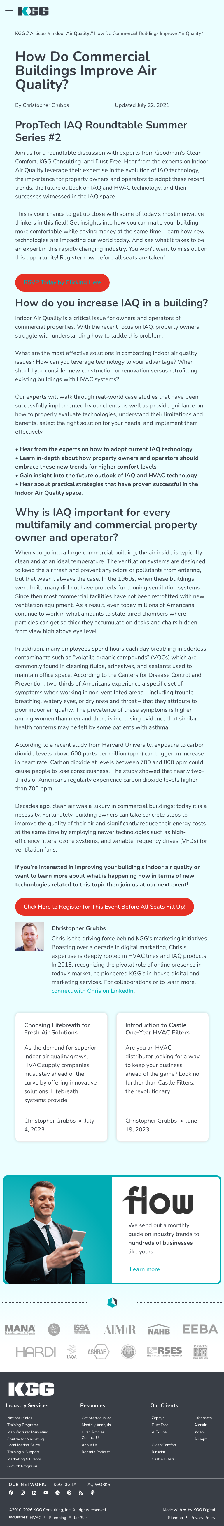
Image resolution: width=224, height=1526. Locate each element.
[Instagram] (24, 1494)
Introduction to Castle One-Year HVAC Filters (157, 1028)
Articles (38, 33)
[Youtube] (48, 1494)
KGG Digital (204, 1510)
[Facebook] (13, 1494)
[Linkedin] (36, 1494)
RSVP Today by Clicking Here (62, 282)
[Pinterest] (71, 1494)
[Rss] (83, 1494)
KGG (20, 33)
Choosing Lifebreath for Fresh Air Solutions (57, 1028)
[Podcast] (94, 1494)
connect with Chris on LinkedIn (93, 991)
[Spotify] (59, 1494)
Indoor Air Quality (70, 33)
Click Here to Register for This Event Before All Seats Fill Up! (105, 907)
